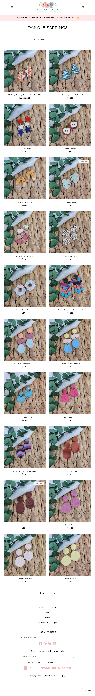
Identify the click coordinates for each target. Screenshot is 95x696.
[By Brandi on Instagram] (49, 644)
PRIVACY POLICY (54, 662)
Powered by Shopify (58, 676)
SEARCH (30, 662)
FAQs (47, 618)
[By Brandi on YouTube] (54, 644)
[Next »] (58, 593)
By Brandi (46, 676)
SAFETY (65, 662)
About (47, 613)
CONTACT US (40, 662)
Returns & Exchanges (47, 623)
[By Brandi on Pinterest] (45, 644)
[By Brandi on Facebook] (40, 644)
